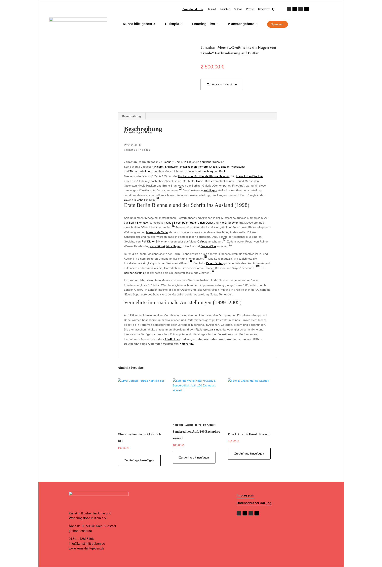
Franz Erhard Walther (249, 176)
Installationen (188, 166)
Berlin (222, 171)
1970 (176, 161)
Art (234, 258)
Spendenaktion (192, 9)
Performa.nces (207, 166)
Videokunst (238, 166)
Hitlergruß (186, 343)
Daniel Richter (205, 181)
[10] (257, 265)
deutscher (206, 161)
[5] (157, 197)
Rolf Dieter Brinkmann (155, 241)
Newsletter (264, 9)
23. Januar (165, 161)
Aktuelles (225, 9)
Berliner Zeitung (134, 272)
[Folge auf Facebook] (288, 9)
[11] (213, 270)
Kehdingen (210, 190)
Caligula (202, 241)
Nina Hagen (173, 246)
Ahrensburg (205, 171)
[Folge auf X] (294, 9)
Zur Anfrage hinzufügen (222, 84)
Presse (250, 9)
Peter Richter (214, 263)
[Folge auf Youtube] (306, 9)
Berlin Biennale (138, 222)
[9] (230, 244)
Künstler (218, 161)
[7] (173, 225)
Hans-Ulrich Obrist (201, 222)
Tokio (186, 161)
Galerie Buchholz (134, 199)
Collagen (224, 166)
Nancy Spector (228, 222)
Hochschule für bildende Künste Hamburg (204, 176)
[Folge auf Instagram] (300, 9)
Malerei (158, 166)
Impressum (245, 495)
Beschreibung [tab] (131, 116)
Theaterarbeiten (140, 171)
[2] (180, 188)
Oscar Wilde (208, 246)
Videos (238, 9)
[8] (224, 239)
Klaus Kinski (157, 246)
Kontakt (212, 9)
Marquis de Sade (157, 232)
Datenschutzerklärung (254, 503)
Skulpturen (171, 166)
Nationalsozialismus (208, 329)
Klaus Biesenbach (177, 222)
